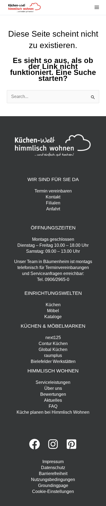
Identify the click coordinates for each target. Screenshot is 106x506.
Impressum (53, 461)
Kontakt (53, 197)
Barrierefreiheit (53, 473)
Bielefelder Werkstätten (53, 361)
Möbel (53, 310)
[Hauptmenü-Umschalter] (97, 7)
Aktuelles (53, 400)
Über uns (53, 388)
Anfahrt (53, 209)
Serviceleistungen (53, 382)
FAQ (53, 406)
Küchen (53, 304)
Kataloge (53, 316)
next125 (53, 337)
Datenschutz (53, 467)
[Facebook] (34, 444)
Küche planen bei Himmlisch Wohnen (53, 412)
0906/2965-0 (57, 279)
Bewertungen (53, 394)
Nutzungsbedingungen (53, 479)
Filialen (53, 203)
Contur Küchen (53, 343)
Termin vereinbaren (53, 191)
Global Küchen (53, 349)
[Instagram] (53, 444)
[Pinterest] (71, 444)
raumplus (53, 355)
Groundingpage (53, 485)
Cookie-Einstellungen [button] (53, 491)
